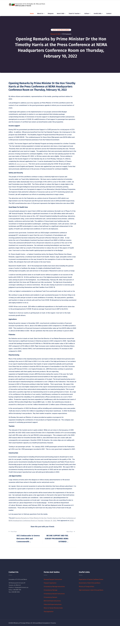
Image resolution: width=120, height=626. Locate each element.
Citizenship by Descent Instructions (54, 593)
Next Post (70, 531)
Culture (86, 13)
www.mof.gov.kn (21, 164)
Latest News (56, 30)
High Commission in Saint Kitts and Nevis (91, 590)
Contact (108, 13)
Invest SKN (60, 13)
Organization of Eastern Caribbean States (91, 579)
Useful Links (97, 13)
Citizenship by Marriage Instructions (54, 586)
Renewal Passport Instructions (53, 579)
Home (32, 13)
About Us (40, 13)
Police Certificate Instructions (52, 604)
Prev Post (13, 531)
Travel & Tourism (74, 13)
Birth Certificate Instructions (52, 601)
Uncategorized (65, 30)
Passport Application (50, 583)
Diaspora (50, 13)
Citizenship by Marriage (50, 590)
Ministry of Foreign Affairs (86, 586)
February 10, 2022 (55, 34)
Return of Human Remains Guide (53, 608)
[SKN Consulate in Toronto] (27, 4)
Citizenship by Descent (50, 597)
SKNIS (71, 520)
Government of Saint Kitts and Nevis (89, 583)
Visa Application (48, 611)
